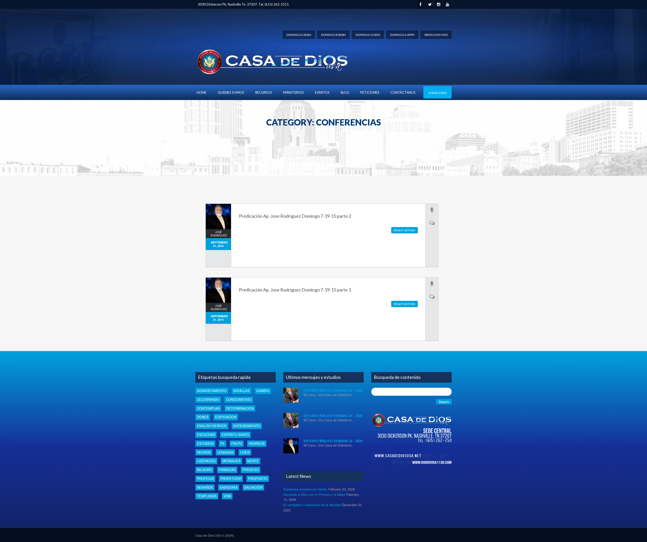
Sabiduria (229, 487)
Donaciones (437, 92)
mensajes (231, 460)
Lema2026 (225, 452)
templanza (207, 496)
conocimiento (238, 399)
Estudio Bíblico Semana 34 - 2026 (333, 415)
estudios (205, 443)
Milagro (204, 469)
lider (245, 452)
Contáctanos (402, 92)
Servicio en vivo (436, 34)
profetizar (230, 478)
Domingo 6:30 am (298, 34)
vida (227, 496)
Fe (222, 443)
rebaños (205, 487)
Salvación (253, 487)
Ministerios (293, 92)
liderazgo (206, 460)
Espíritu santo (235, 434)
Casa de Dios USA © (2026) (214, 535)
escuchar (206, 434)
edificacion (225, 416)
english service (212, 425)
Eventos (322, 92)
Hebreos (257, 443)
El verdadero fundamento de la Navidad (312, 504)
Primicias (227, 469)
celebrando (208, 399)
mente (253, 460)
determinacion (240, 408)
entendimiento (246, 425)
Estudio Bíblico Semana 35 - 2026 (333, 390)
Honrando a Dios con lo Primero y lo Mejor (314, 494)
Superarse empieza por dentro (305, 489)
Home (201, 92)
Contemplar (208, 408)
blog (345, 92)
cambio (262, 390)
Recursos (263, 92)
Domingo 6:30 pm (402, 34)
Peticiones (369, 92)
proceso (250, 469)
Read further (404, 230)
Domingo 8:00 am (333, 34)
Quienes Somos (231, 92)
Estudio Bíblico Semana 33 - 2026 (333, 440)
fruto (236, 443)
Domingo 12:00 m (368, 34)
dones (203, 416)
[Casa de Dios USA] (271, 60)
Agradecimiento (212, 390)
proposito (257, 478)
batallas (241, 390)
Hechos (204, 452)
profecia (205, 478)
